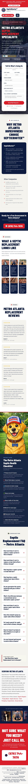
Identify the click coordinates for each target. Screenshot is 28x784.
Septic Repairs (22, 696)
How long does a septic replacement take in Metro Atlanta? (11, 579)
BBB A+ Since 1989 (12, 56)
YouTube (12, 774)
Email (5, 83)
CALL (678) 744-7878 (14, 5)
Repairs (4, 780)
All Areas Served (15, 779)
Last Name (17, 72)
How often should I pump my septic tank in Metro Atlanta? (12, 616)
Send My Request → (14, 102)
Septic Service (14, 698)
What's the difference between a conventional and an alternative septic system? (13, 598)
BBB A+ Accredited (21, 772)
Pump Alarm (5, 698)
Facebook (22, 773)
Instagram (16, 773)
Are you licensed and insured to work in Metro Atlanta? (12, 640)
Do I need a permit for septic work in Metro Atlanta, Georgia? (13, 623)
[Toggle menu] (17, 15)
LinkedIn (16, 774)
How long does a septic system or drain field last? (13, 570)
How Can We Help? (8, 88)
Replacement (9, 780)
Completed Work (6, 779)
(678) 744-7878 (9, 15)
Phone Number (7, 77)
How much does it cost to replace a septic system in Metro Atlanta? (11, 552)
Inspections (10, 700)
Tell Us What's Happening (10, 93)
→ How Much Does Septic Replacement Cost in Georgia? (12, 659)
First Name (6, 72)
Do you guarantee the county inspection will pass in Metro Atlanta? (12, 588)
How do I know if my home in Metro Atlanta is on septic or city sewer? (12, 632)
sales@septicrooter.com (15, 770)
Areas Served (19, 700)
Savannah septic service (17, 777)
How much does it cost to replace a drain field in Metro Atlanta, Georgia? (12, 562)
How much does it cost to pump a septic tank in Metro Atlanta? (12, 607)
